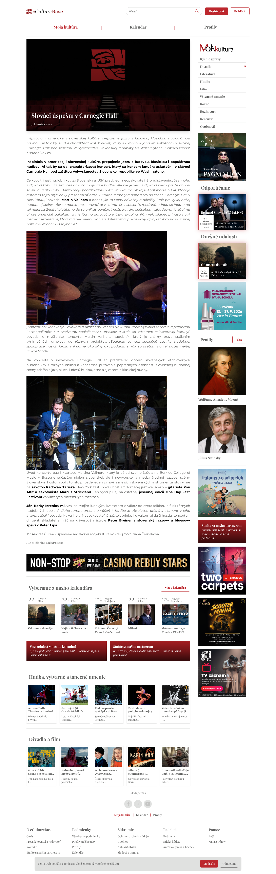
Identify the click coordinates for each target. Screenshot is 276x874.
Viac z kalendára (175, 587)
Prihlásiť (239, 11)
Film (202, 89)
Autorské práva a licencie (179, 847)
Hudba (204, 81)
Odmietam (229, 864)
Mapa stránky (217, 841)
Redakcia (169, 836)
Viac (239, 339)
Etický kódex (171, 841)
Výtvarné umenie (211, 96)
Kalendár (138, 27)
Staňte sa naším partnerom (43, 852)
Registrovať (216, 11)
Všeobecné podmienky (86, 836)
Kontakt (31, 847)
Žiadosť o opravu (128, 852)
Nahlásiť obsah (127, 847)
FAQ (211, 836)
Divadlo (205, 66)
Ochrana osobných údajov (134, 836)
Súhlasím (209, 864)
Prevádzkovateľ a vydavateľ (43, 841)
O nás (29, 836)
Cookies (123, 841)
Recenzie (205, 119)
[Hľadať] (197, 11)
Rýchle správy (209, 59)
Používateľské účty (84, 841)
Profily (210, 27)
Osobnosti (206, 126)
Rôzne (203, 104)
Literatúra (206, 74)
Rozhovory (207, 111)
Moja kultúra (66, 27)
